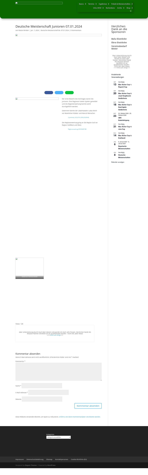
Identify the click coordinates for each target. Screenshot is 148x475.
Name (18, 386)
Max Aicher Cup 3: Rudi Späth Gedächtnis (125, 107)
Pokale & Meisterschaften (120, 4)
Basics (81, 4)
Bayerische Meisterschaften (124, 147)
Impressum (19, 459)
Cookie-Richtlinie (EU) (79, 459)
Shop (128, 8)
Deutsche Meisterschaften (124, 156)
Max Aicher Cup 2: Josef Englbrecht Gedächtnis (125, 95)
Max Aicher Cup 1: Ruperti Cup (125, 85)
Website (18, 399)
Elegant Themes (31, 465)
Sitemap (49, 459)
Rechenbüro (110, 8)
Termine (91, 4)
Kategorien (50, 434)
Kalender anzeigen (117, 162)
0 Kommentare (76, 30)
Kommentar (20, 361)
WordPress (51, 465)
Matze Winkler (24, 30)
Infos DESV (97, 8)
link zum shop (55, 335)
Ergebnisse (103, 4)
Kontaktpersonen (61, 459)
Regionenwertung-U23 (74, 129)
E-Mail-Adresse (21, 392)
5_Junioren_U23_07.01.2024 (75, 117)
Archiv (119, 8)
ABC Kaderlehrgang (123, 119)
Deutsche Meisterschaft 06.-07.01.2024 (55, 30)
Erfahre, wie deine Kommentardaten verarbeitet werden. (80, 417)
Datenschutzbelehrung (35, 459)
